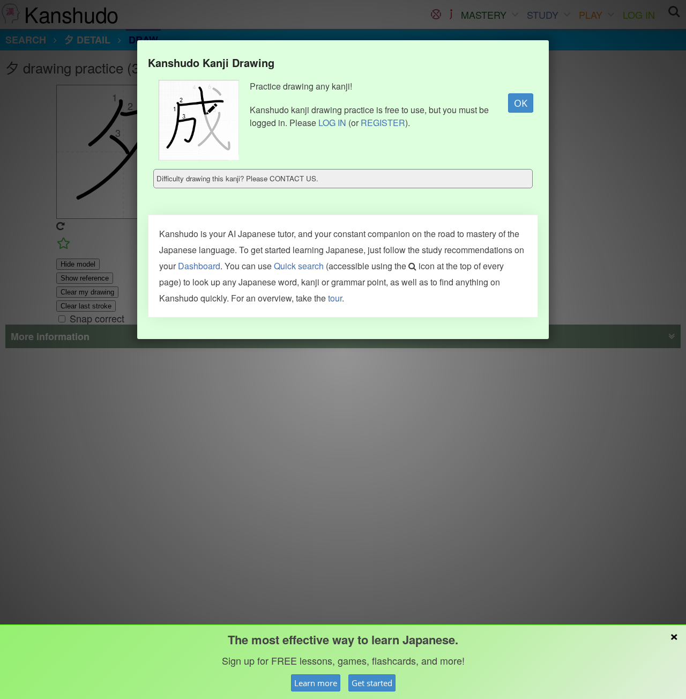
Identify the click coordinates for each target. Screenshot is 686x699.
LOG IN (332, 122)
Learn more (315, 683)
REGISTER (383, 122)
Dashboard (199, 266)
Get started (372, 683)
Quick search (299, 266)
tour (335, 298)
